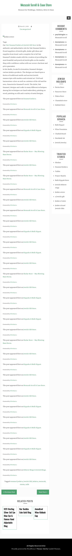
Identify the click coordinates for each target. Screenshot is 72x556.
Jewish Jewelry (60, 143)
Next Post (42, 492)
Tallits (57, 171)
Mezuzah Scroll (61, 37)
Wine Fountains (61, 129)
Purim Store (59, 87)
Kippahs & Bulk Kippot (32, 130)
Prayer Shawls (60, 176)
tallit (27, 484)
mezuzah (42, 481)
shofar (22, 484)
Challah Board (60, 134)
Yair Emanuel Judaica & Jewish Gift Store (21, 45)
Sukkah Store (60, 105)
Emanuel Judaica (29, 99)
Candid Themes (54, 549)
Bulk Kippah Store (62, 180)
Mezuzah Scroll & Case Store (36, 5)
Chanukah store (61, 100)
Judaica (35, 481)
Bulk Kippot (59, 125)
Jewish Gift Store (29, 120)
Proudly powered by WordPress (23, 549)
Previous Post (10, 492)
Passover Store (60, 92)
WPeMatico (13, 104)
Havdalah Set (60, 138)
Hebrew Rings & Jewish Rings (34, 470)
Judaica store (60, 192)
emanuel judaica (16, 481)
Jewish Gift (28, 481)
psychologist (60, 34)
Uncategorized (25, 29)
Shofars (58, 162)
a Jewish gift (59, 197)
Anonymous (59, 42)
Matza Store (59, 96)
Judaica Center (60, 201)
